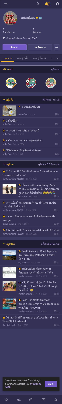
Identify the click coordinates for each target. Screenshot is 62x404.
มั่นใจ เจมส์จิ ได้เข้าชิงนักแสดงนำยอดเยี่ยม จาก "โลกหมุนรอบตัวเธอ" (30, 173)
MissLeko (22, 196)
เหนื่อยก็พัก (22, 114)
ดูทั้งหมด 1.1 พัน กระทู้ (48, 164)
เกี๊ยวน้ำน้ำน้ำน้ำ (9, 325)
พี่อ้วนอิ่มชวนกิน (9, 224)
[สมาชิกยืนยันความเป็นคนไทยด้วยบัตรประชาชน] (36, 18)
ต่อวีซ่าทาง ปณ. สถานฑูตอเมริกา (24, 140)
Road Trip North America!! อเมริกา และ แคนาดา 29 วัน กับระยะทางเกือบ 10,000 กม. (38, 304)
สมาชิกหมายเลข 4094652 (26, 294)
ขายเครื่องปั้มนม (31, 106)
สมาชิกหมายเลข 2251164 (26, 311)
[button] (6, 4)
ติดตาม (14, 47)
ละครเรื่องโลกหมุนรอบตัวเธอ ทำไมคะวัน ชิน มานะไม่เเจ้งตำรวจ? (29, 204)
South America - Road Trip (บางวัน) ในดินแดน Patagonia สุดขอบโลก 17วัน (37, 255)
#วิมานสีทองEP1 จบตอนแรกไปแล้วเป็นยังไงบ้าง (32, 230)
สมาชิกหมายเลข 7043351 (13, 210)
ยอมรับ (51, 384)
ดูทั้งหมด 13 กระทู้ (50, 100)
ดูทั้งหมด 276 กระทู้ (50, 244)
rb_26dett (23, 263)
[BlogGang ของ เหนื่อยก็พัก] (40, 18)
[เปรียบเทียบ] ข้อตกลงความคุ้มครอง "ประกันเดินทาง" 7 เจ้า (35, 270)
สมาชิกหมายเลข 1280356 (13, 234)
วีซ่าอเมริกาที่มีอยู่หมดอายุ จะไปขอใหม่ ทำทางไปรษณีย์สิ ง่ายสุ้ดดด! (30, 319)
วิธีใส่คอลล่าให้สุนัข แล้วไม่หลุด (23, 150)
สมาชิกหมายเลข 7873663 (13, 179)
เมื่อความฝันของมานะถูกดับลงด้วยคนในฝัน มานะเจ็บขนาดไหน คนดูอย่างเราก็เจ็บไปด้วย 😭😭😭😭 (38, 189)
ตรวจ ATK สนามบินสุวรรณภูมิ (22, 130)
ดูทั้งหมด (55, 69)
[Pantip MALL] (48, 4)
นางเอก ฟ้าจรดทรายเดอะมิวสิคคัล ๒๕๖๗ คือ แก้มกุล (29, 218)
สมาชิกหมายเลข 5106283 (26, 276)
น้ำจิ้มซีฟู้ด (11, 120)
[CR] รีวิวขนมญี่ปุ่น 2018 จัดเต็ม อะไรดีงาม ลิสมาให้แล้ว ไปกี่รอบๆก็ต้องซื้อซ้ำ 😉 (38, 286)
